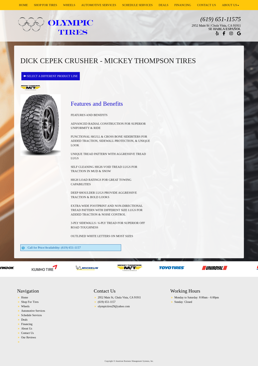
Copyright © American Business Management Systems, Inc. (129, 361)
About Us (229, 5)
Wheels (69, 5)
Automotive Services (98, 5)
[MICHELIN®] (56, 267)
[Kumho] (13, 267)
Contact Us (206, 5)
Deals (163, 5)
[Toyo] (141, 267)
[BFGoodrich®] (238, 267)
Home (23, 5)
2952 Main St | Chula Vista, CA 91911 (216, 25)
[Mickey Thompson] (98, 267)
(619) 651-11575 (220, 19)
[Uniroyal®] (183, 267)
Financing (182, 5)
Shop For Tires (45, 5)
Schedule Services (137, 5)
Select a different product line (52, 76)
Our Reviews (28, 337)
